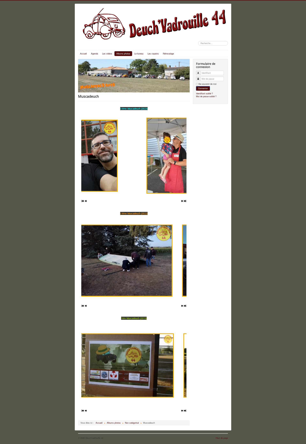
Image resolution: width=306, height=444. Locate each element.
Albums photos (123, 53)
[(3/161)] (134, 156)
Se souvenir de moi (207, 83)
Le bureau (138, 53)
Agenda (94, 53)
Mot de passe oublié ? (206, 96)
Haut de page (222, 437)
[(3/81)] (185, 365)
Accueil (83, 53)
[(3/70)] (183, 260)
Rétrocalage (168, 53)
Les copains (153, 53)
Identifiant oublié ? (204, 93)
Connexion (203, 88)
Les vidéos (107, 53)
